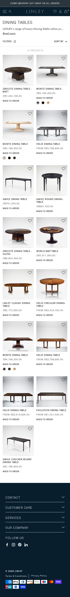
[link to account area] (60, 11)
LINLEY (19, 571)
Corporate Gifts (15, 547)
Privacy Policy (39, 576)
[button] (30, 58)
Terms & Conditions (16, 576)
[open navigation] (4, 11)
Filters (7, 41)
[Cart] (65, 11)
